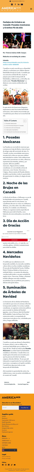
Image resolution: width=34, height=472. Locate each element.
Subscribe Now (14, 240)
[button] (14, 233)
